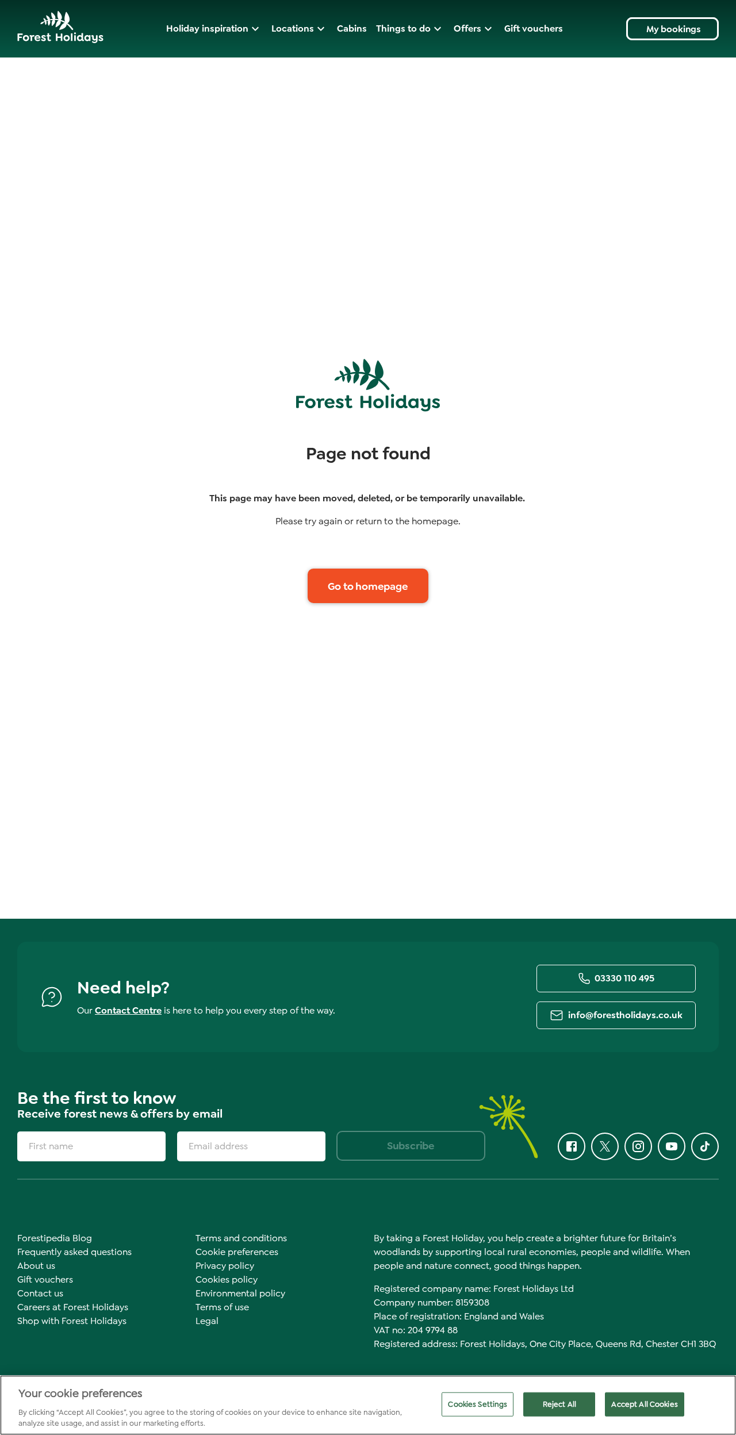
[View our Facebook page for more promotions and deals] (571, 1146)
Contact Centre (128, 1010)
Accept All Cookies (644, 1404)
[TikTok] (705, 1146)
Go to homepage (368, 586)
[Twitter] (605, 1146)
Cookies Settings (477, 1404)
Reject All (559, 1404)
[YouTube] (671, 1146)
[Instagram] (638, 1146)
